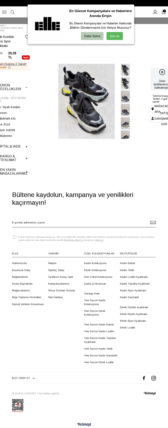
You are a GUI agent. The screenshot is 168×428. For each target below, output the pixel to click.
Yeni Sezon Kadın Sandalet (100, 355)
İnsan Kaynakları (22, 283)
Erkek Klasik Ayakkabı (133, 314)
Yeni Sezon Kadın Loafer (99, 331)
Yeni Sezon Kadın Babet (99, 324)
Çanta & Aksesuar (95, 283)
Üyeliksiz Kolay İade (60, 276)
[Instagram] (153, 378)
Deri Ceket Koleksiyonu (98, 276)
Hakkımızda (19, 263)
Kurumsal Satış (21, 270)
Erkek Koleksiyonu (95, 270)
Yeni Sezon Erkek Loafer (99, 362)
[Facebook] (144, 378)
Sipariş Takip (56, 270)
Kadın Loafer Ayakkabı (134, 276)
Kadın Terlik (127, 270)
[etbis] (17, 405)
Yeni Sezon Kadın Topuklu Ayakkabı (100, 339)
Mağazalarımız (21, 290)
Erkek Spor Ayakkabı (133, 320)
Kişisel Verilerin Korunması (28, 304)
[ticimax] (150, 393)
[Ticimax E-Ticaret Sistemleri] (84, 425)
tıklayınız (99, 240)
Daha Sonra (92, 36)
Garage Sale (92, 293)
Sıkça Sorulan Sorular (61, 290)
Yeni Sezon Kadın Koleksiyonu (95, 302)
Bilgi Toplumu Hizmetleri (26, 297)
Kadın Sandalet (129, 297)
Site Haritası (55, 297)
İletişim (52, 263)
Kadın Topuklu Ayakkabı (135, 283)
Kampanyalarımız (58, 283)
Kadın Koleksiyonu (95, 263)
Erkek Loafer (127, 327)
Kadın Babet (127, 263)
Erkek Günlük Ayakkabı (134, 307)
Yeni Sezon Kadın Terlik (98, 348)
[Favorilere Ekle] (27, 37)
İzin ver (115, 36)
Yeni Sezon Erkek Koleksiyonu (94, 312)
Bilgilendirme (20, 276)
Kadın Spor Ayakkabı (133, 290)
